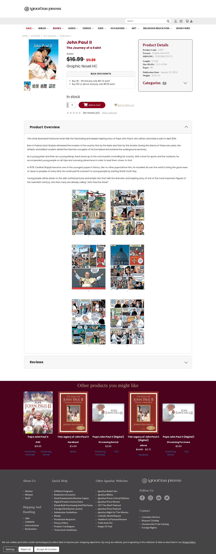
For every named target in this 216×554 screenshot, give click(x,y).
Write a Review (109, 112)
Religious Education (156, 28)
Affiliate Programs (63, 491)
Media (57, 515)
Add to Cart (38, 412)
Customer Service (151, 517)
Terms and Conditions (65, 530)
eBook (73, 451)
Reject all (26, 549)
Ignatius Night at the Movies (113, 512)
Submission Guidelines (65, 512)
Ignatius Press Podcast (109, 508)
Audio (72, 28)
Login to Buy (108, 412)
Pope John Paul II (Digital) (108, 436)
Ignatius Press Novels (109, 501)
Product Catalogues (64, 526)
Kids (101, 28)
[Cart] (187, 21)
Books (57, 28)
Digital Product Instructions (68, 501)
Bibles (42, 28)
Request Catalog (150, 520)
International (32, 525)
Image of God (105, 526)
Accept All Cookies (47, 549)
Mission (29, 494)
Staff (27, 498)
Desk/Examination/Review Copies (71, 498)
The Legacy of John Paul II (73, 436)
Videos (87, 28)
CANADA (30, 521)
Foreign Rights (149, 527)
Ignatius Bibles (105, 494)
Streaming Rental (46, 453)
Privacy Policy (61, 523)
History (29, 491)
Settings (10, 549)
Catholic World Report (109, 515)
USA (27, 518)
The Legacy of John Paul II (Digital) (143, 438)
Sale (29, 28)
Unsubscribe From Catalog (155, 524)
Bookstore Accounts (64, 494)
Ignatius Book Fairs (107, 491)
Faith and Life (105, 523)
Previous (208, 544)
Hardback (143, 454)
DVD (116, 451)
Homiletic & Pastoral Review (112, 519)
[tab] (165, 83)
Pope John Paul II (38, 436)
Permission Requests (64, 519)
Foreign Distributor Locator (68, 508)
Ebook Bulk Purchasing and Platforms (73, 505)
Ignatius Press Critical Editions (113, 498)
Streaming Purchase (30, 453)
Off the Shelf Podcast (109, 505)
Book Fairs (183, 28)
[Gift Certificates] (181, 21)
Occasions (117, 28)
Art (134, 28)
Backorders (31, 529)
